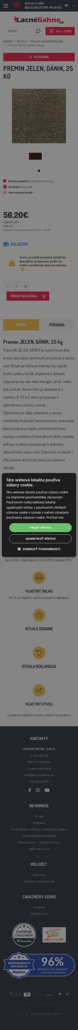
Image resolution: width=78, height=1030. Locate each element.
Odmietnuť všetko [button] (40, 539)
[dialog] (39, 515)
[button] (39, 548)
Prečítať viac (55, 517)
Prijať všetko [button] (40, 527)
